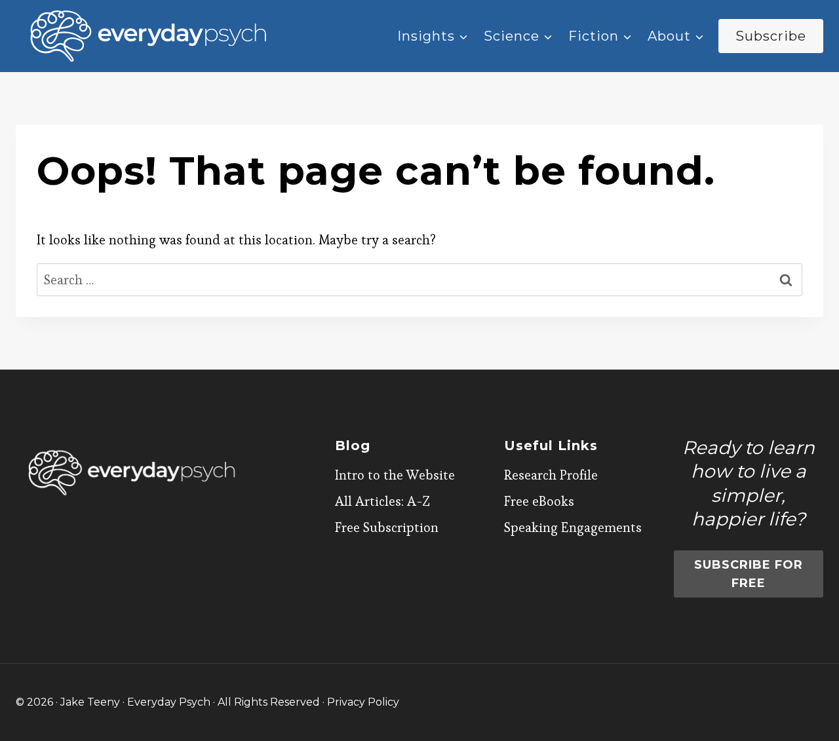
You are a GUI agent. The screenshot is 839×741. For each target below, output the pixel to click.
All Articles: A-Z (382, 501)
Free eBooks (539, 501)
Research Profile (551, 475)
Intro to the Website (395, 475)
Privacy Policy (363, 702)
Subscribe (770, 36)
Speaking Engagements (573, 527)
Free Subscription (387, 527)
